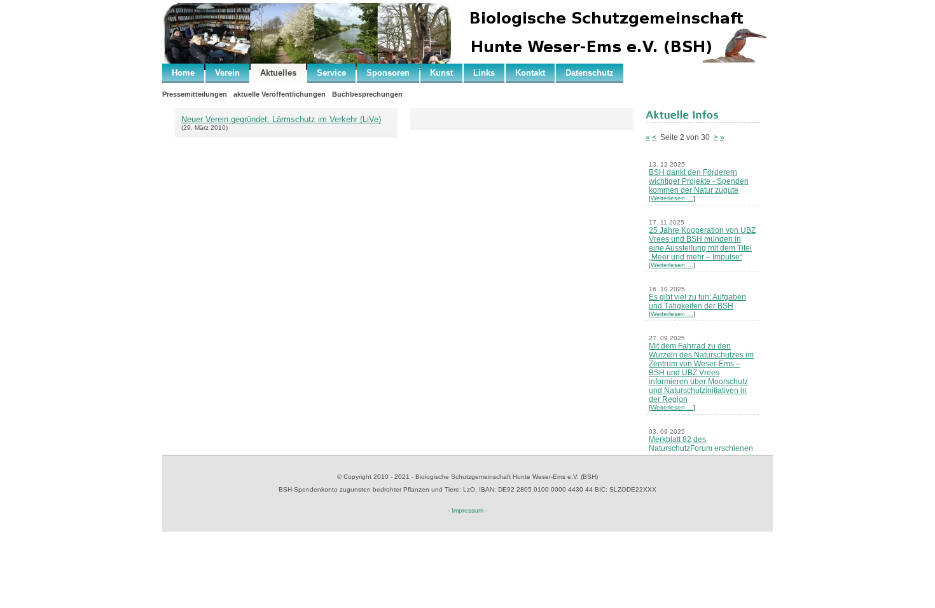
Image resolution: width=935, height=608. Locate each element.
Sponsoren (388, 73)
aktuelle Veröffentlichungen (279, 94)
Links (484, 73)
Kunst (441, 73)
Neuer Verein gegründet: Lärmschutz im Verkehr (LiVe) (281, 119)
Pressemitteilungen (194, 94)
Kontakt (530, 73)
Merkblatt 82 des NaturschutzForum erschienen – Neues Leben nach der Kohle (703, 448)
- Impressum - (467, 510)
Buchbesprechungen (367, 94)
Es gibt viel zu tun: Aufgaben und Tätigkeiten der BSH (697, 301)
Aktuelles (278, 73)
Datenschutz (589, 73)
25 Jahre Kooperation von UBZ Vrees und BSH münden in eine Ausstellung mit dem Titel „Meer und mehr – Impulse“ (702, 243)
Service (331, 73)
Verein (227, 73)
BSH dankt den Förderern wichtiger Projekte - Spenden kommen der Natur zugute (699, 181)
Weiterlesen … (672, 198)
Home (183, 73)
